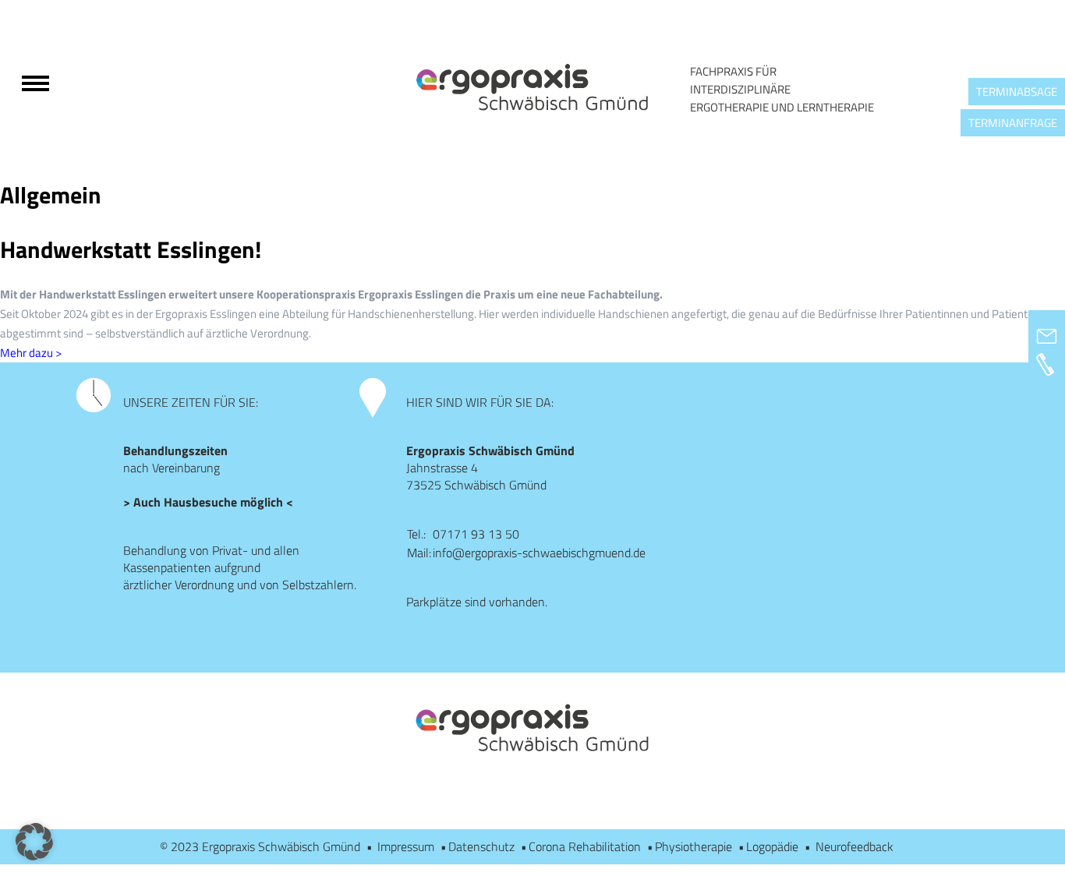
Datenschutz (481, 846)
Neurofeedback (854, 846)
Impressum (405, 846)
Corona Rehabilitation (585, 846)
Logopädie (772, 846)
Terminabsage (1016, 92)
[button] (34, 841)
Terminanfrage (1012, 123)
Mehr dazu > (31, 353)
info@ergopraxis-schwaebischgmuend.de (539, 552)
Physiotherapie (693, 846)
